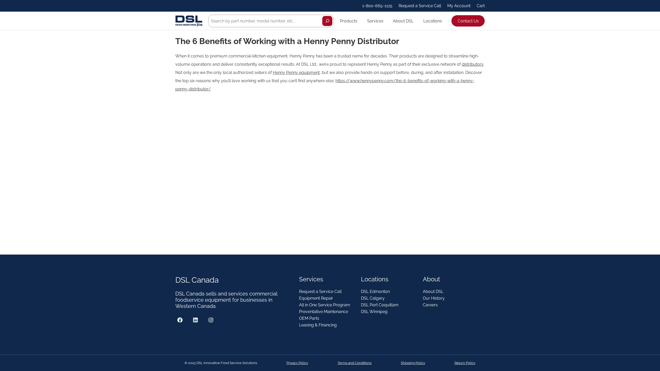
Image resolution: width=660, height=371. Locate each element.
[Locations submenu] (444, 21)
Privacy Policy (297, 363)
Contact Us (468, 21)
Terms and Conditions (354, 363)
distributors (472, 64)
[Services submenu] (385, 21)
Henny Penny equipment (296, 72)
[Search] (327, 21)
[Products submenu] (359, 21)
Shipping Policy (413, 363)
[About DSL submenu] (416, 21)
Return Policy (465, 363)
